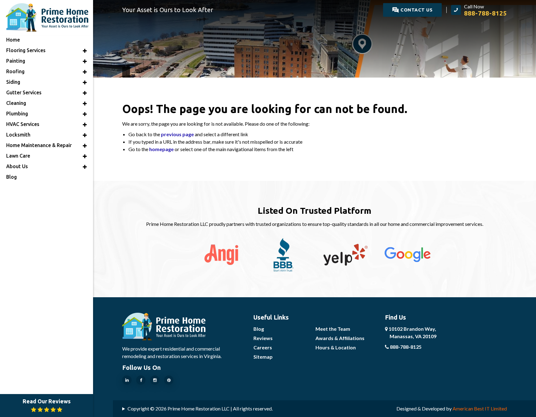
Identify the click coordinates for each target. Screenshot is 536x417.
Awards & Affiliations (339, 338)
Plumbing (17, 113)
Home (13, 40)
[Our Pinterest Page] (168, 380)
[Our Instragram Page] (154, 380)
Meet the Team (332, 329)
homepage (161, 149)
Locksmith (18, 134)
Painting (15, 61)
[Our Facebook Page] (140, 380)
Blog (258, 329)
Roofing (15, 71)
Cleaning (16, 103)
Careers (262, 347)
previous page (177, 134)
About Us (17, 166)
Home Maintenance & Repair (39, 145)
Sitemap (263, 357)
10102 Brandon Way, (412, 332)
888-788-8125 (405, 347)
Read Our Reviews (47, 401)
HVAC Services (22, 124)
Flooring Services (26, 50)
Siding (13, 82)
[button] (85, 50)
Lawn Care (18, 156)
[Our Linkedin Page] (127, 380)
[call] (479, 10)
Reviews (263, 338)
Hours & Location (335, 347)
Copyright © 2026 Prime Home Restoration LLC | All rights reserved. (200, 408)
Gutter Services (24, 92)
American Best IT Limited (480, 408)
